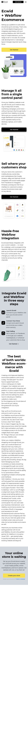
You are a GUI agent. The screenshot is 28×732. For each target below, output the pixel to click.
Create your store (14, 575)
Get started (18, 2)
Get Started (14, 50)
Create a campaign (20, 579)
